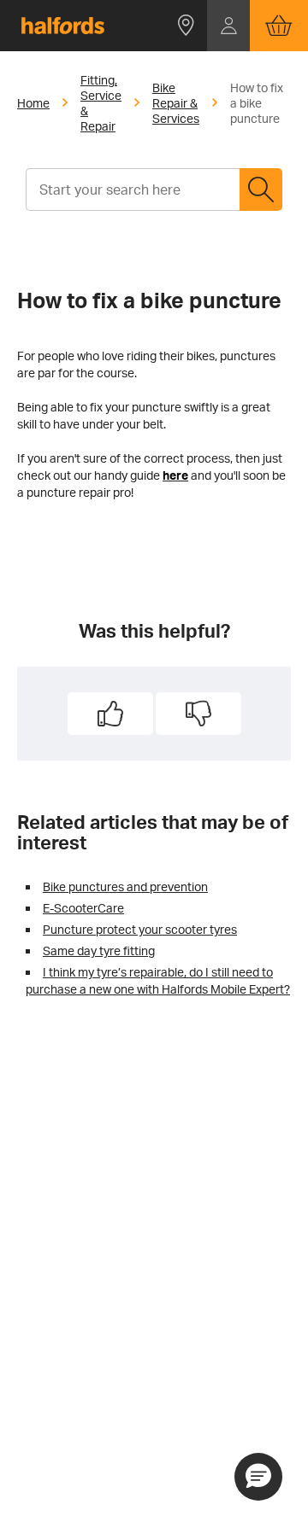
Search (261, 189)
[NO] (198, 713)
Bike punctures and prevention (125, 886)
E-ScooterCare (83, 908)
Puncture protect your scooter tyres (140, 929)
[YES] (110, 713)
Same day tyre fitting (99, 950)
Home (33, 103)
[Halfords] (62, 25)
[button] (185, 25)
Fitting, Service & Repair (100, 103)
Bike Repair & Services (175, 102)
